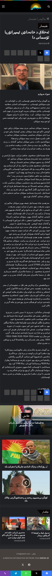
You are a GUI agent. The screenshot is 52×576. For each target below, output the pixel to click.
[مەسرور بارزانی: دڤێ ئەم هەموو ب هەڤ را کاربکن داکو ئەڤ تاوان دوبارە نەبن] (13, 523)
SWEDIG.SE (44, 558)
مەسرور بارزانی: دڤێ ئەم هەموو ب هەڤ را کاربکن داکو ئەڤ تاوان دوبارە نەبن (13, 535)
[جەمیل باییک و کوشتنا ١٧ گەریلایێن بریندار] (38, 523)
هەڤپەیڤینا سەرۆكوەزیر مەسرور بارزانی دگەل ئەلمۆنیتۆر (26, 424)
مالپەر (42, 18)
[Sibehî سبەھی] (36, 6)
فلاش (26, 416)
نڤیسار (32, 18)
